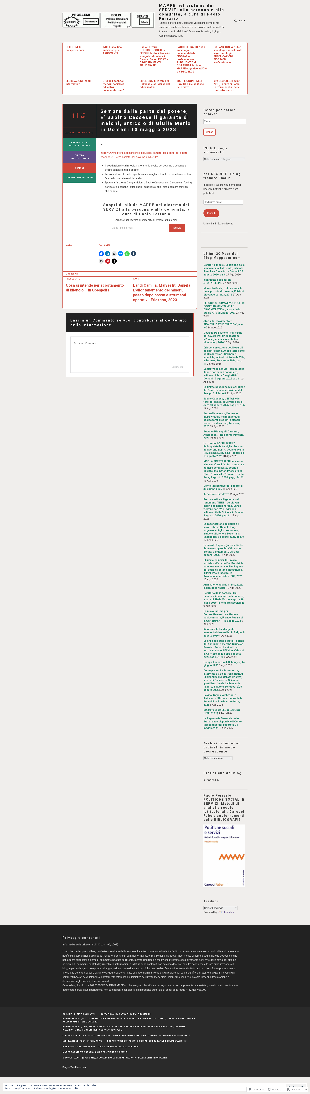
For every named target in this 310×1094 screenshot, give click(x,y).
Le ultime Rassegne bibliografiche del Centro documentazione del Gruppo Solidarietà (224, 390)
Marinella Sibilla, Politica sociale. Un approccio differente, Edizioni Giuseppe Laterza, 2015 (223, 291)
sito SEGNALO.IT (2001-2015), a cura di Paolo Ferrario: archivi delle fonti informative (227, 85)
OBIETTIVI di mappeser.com (75, 49)
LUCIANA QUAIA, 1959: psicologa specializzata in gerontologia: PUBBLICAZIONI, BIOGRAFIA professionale (227, 55)
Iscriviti (177, 227)
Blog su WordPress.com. (74, 1067)
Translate (229, 912)
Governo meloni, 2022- (79, 177)
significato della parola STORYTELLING (217, 281)
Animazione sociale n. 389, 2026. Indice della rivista (223, 586)
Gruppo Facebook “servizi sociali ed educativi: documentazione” (113, 85)
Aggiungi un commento (79, 133)
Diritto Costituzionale (79, 157)
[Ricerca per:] (224, 122)
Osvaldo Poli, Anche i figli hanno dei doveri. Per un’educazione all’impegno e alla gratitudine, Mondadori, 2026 (222, 337)
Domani (79, 168)
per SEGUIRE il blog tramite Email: (222, 176)
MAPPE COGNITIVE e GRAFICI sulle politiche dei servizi (190, 84)
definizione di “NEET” (216, 494)
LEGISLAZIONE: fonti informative (78, 82)
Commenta (177, 366)
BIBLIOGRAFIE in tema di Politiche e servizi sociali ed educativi (155, 84)
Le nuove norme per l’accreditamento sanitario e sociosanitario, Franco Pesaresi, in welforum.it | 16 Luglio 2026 (223, 616)
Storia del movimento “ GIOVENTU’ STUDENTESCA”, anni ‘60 (223, 324)
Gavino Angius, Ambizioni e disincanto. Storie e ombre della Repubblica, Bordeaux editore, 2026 (222, 700)
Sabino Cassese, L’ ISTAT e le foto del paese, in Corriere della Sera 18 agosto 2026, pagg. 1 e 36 (224, 402)
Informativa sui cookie (68, 1088)
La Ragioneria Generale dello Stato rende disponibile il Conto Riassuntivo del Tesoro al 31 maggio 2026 (222, 723)
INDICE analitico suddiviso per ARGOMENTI (112, 50)
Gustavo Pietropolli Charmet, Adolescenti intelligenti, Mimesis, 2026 (223, 435)
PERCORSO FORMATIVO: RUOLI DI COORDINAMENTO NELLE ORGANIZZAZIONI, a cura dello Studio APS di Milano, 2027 (223, 307)
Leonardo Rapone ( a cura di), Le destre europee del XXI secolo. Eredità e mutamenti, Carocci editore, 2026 (223, 550)
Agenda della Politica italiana (79, 144)
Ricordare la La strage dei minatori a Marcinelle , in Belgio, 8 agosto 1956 (223, 632)
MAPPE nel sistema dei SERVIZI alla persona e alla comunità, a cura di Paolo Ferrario (191, 12)
